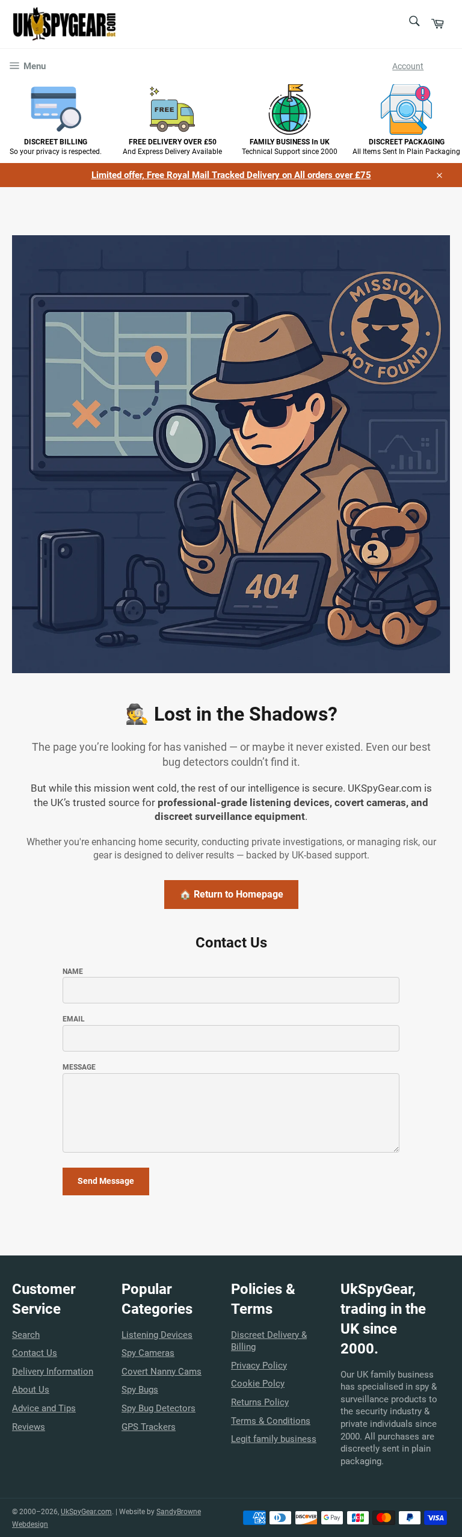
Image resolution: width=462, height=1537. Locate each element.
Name (73, 971)
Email (74, 1019)
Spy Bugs (140, 1389)
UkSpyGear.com (86, 1512)
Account (408, 66)
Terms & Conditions (270, 1420)
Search (26, 1334)
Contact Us (34, 1353)
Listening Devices (157, 1334)
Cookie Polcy (258, 1383)
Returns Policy (260, 1402)
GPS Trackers (149, 1426)
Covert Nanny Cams (162, 1371)
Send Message (106, 1181)
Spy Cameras (148, 1353)
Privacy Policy (259, 1365)
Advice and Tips (44, 1408)
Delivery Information (52, 1371)
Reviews (28, 1426)
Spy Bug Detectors (159, 1408)
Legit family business (273, 1439)
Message (79, 1067)
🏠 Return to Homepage (231, 894)
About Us (30, 1389)
